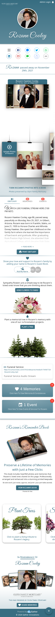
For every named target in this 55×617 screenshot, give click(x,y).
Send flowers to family (27, 290)
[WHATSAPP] (45, 50)
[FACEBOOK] (18, 50)
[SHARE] (36, 56)
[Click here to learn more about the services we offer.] (27, 595)
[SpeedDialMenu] (48, 610)
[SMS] (27, 56)
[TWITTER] (36, 50)
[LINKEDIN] (9, 56)
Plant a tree (27, 327)
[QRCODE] (9, 50)
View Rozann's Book (27, 488)
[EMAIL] (18, 56)
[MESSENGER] (27, 50)
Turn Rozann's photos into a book (27, 188)
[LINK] (45, 56)
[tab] (12, 200)
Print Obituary (29, 252)
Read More (27, 247)
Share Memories (29, 605)
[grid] (27, 156)
